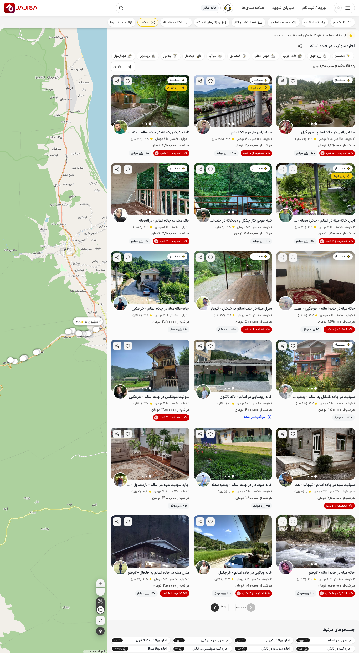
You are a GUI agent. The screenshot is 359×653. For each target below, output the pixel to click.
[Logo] (9, 8)
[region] (53, 340)
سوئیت (144, 22)
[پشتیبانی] (228, 7)
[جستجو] (121, 8)
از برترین (119, 66)
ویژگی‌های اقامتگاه (208, 22)
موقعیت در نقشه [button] (254, 417)
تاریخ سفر (339, 22)
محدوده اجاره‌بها (280, 22)
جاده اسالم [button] (210, 8)
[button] (314, 8)
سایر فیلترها (118, 22)
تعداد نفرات (311, 22)
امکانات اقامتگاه (172, 22)
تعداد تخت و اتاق (245, 22)
